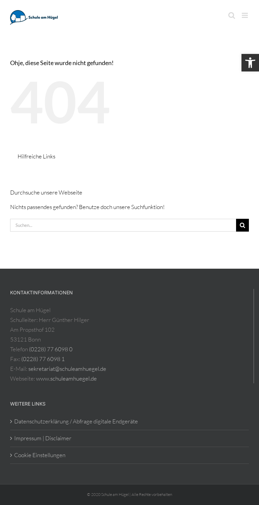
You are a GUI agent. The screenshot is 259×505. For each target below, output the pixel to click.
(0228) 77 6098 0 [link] (51, 349)
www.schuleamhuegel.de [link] (66, 378)
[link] (250, 62)
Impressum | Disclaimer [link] (42, 438)
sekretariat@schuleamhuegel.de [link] (67, 368)
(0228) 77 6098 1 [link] (43, 358)
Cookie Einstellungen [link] (39, 454)
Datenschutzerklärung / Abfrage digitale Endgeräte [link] (76, 421)
